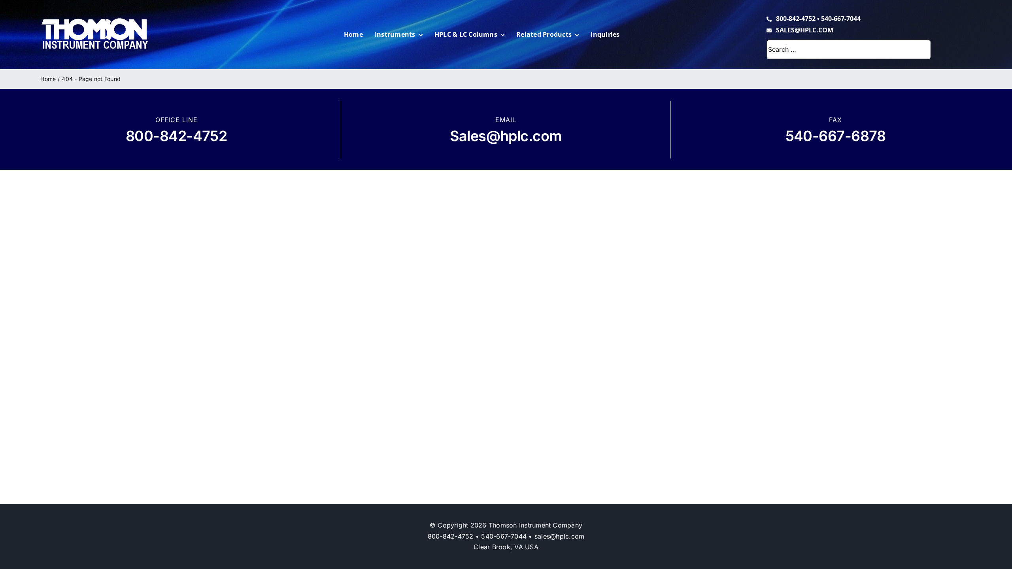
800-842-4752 (796, 18)
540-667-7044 (841, 18)
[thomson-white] (94, 21)
